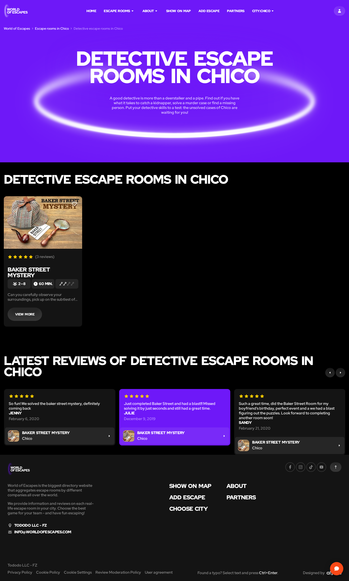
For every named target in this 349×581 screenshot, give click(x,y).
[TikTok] (311, 467)
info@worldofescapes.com (42, 532)
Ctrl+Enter (268, 572)
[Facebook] (290, 467)
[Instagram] (300, 467)
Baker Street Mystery (29, 272)
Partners (236, 11)
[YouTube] (321, 467)
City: (261, 11)
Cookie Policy (48, 572)
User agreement (159, 572)
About (148, 11)
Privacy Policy (20, 572)
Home (91, 11)
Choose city (188, 509)
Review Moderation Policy (118, 572)
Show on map (178, 11)
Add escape (209, 11)
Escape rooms (117, 11)
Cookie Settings (78, 572)
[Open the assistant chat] (336, 568)
